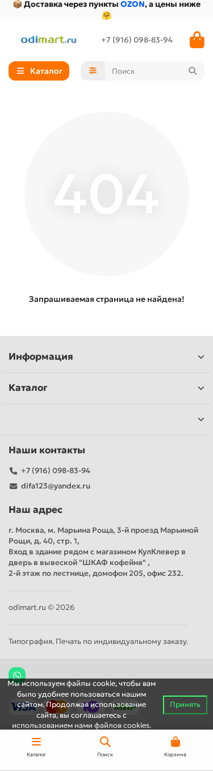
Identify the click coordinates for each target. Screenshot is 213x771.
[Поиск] (192, 71)
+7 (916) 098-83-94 (137, 40)
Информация (41, 357)
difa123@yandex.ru (55, 486)
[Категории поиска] (93, 71)
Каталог (28, 388)
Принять (185, 704)
